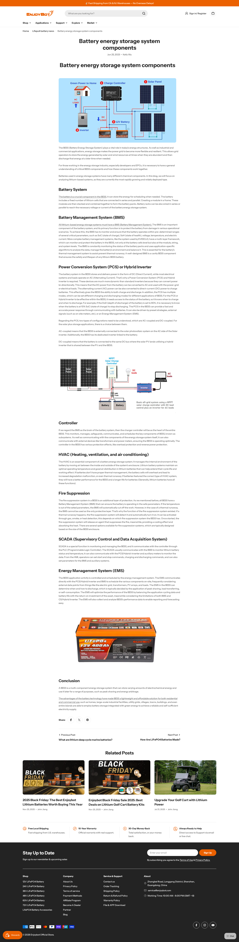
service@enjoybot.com (159, 890)
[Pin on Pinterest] (87, 720)
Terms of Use (186, 860)
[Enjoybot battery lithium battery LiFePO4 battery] (117, 610)
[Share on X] (79, 720)
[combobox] (106, 13)
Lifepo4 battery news (43, 31)
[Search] (144, 13)
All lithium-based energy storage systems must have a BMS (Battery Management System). (105, 224)
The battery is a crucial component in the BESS (82, 196)
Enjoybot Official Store (42, 934)
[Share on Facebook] (71, 720)
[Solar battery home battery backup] (117, 80)
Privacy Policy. (202, 860)
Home (26, 31)
